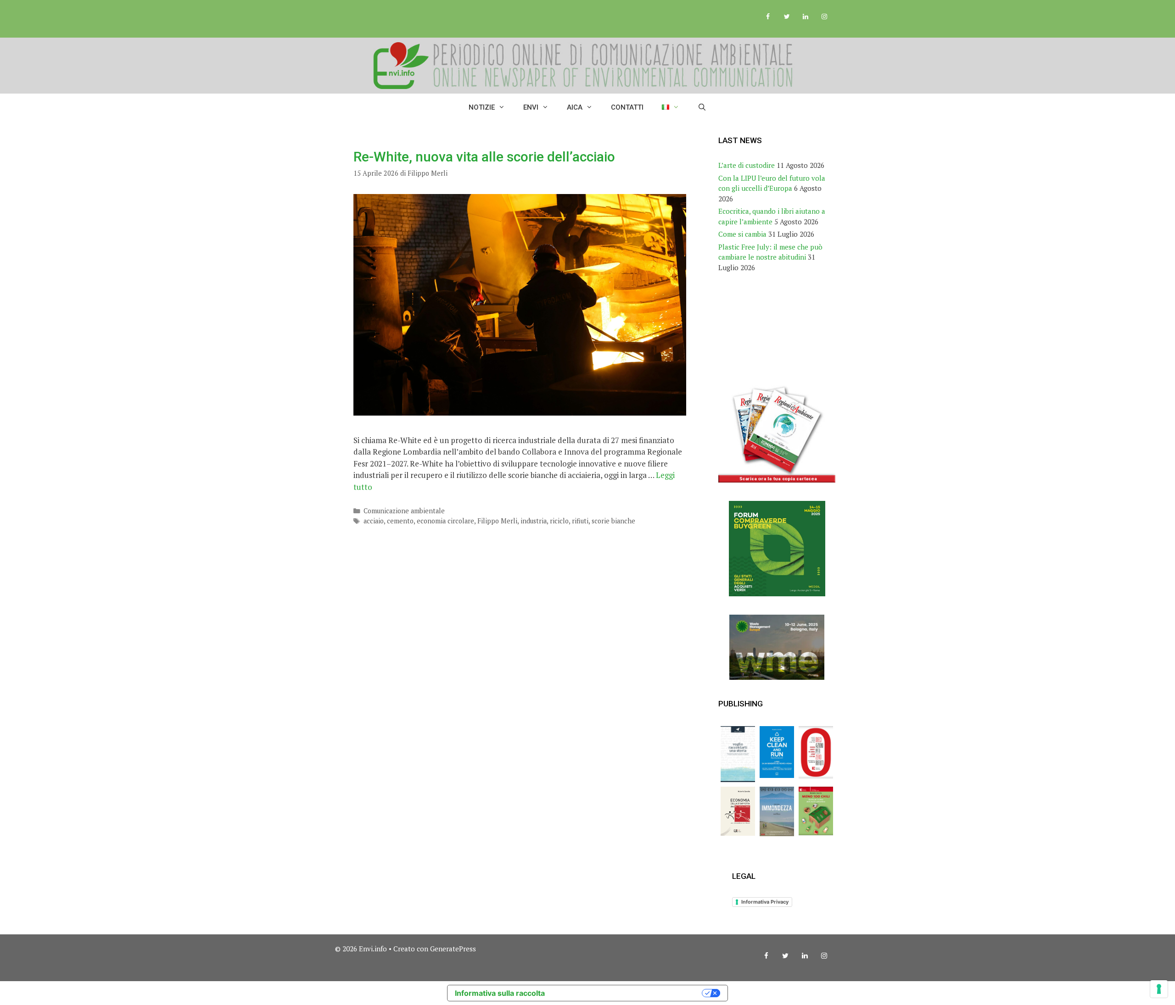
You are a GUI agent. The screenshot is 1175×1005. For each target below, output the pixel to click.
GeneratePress (453, 948)
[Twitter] (787, 17)
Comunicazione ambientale (404, 510)
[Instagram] (824, 17)
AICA (574, 107)
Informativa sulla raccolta (500, 993)
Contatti (627, 107)
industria (533, 520)
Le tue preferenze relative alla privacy (628, 993)
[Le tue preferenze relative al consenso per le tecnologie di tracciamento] (1159, 989)
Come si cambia (742, 234)
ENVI (530, 107)
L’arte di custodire (746, 165)
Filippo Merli (497, 520)
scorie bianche (613, 520)
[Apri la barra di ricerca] (702, 107)
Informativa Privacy (765, 902)
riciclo (559, 520)
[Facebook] (768, 17)
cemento (400, 520)
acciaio (374, 520)
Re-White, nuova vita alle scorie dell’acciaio (484, 157)
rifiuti (580, 520)
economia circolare (445, 520)
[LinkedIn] (805, 17)
